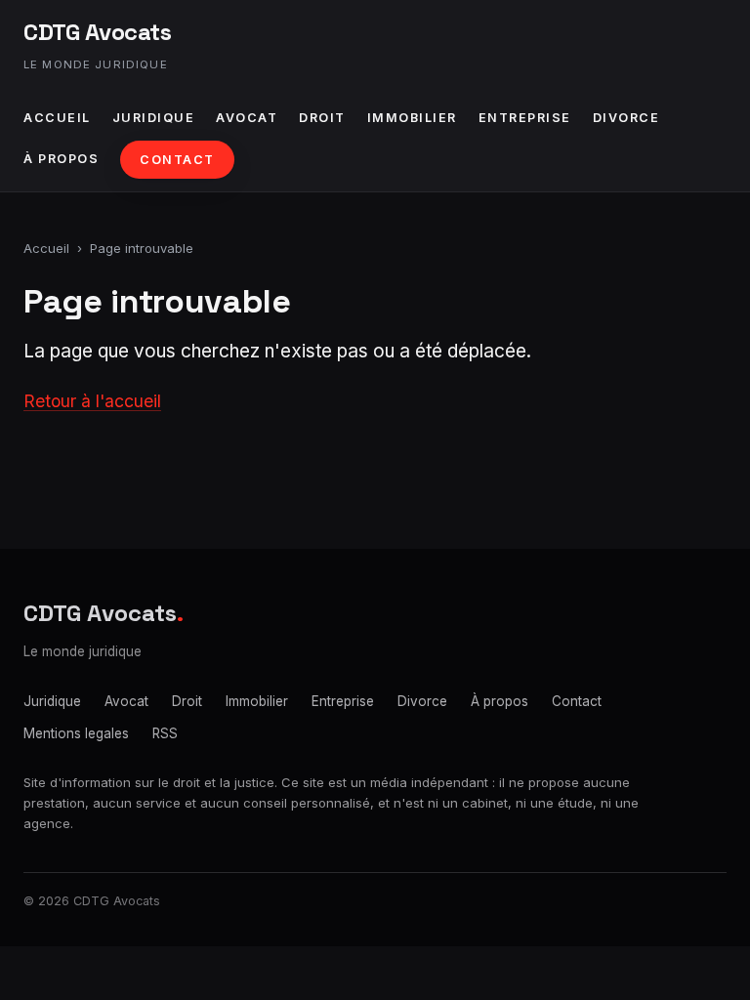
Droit (322, 117)
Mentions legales (76, 733)
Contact (177, 159)
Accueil (57, 117)
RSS (165, 733)
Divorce (626, 117)
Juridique (153, 117)
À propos (61, 158)
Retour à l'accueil (92, 401)
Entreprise (525, 117)
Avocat (246, 117)
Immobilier (412, 117)
